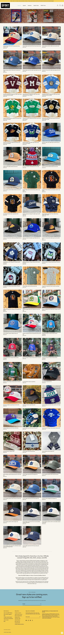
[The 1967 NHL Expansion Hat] (51, 371)
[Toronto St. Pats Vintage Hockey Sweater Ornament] (12, 371)
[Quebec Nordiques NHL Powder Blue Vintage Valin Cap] (51, 299)
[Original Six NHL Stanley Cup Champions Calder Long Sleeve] (51, 179)
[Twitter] (32, 620)
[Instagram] (28, 620)
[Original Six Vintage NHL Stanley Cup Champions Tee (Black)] (12, 299)
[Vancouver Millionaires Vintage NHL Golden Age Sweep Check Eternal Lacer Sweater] (12, 84)
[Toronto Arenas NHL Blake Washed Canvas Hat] (51, 156)
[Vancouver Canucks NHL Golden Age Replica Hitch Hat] (51, 60)
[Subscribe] (41, 603)
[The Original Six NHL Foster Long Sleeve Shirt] (12, 203)
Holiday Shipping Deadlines (19, 624)
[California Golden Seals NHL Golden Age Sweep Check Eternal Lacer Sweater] (12, 108)
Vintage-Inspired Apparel (8, 617)
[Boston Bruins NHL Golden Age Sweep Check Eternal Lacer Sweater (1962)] (51, 108)
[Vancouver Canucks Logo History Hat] (32, 394)
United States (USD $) (7, 629)
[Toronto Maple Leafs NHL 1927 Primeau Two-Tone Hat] (12, 488)
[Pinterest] (30, 620)
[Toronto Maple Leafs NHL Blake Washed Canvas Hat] (12, 179)
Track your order (17, 618)
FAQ (4, 615)
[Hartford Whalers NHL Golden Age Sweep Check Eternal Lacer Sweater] (32, 132)
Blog (4, 621)
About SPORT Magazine (8, 614)
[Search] (60, 5)
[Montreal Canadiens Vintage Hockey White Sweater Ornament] (32, 251)
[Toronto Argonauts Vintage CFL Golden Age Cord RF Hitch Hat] (32, 203)
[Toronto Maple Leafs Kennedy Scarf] (51, 441)
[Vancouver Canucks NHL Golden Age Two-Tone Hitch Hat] (51, 227)
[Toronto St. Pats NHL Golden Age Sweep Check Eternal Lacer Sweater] (32, 108)
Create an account (18, 612)
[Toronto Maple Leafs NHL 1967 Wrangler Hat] (12, 511)
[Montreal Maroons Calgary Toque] (12, 441)
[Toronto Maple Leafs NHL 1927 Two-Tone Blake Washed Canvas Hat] (51, 511)
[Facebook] (26, 620)
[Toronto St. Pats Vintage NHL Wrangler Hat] (51, 488)
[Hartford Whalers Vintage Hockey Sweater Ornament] (51, 251)
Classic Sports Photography (8, 618)
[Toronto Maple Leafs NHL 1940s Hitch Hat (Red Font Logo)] (12, 60)
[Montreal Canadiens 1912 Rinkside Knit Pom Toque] (32, 156)
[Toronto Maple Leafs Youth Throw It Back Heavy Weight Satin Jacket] (51, 203)
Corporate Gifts (17, 622)
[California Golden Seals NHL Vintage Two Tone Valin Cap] (32, 299)
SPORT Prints (43, 5)
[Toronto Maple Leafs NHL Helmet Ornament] (32, 417)
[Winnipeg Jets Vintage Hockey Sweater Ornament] (12, 276)
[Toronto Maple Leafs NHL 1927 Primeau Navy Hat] (32, 535)
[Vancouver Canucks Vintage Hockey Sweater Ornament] (51, 347)
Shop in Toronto (17, 619)
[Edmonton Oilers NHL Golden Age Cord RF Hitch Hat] (51, 132)
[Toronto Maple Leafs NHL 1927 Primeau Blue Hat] (32, 488)
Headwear (30, 5)
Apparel (24, 5)
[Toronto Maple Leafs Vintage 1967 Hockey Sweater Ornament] (12, 251)
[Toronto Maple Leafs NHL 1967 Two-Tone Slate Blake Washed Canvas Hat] (32, 511)
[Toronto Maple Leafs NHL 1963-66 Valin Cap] (12, 323)
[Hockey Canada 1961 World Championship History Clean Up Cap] (12, 35)
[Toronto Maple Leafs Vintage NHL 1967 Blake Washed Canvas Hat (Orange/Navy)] (12, 535)
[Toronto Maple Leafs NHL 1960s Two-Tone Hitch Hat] (51, 35)
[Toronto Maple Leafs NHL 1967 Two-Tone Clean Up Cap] (32, 35)
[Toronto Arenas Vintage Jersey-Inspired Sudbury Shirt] (51, 417)
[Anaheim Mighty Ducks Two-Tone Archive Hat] (12, 417)
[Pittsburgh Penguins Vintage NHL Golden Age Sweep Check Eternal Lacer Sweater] (51, 84)
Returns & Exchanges (18, 615)
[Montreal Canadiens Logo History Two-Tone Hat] (12, 394)
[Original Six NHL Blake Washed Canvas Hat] (12, 156)
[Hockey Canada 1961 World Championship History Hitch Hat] (32, 323)
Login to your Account (18, 614)
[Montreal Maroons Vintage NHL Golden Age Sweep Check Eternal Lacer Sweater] (32, 84)
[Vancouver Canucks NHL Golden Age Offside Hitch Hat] (12, 227)
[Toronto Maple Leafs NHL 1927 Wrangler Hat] (32, 464)
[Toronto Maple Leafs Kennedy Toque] (32, 441)
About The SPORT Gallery (8, 612)
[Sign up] (39, 616)
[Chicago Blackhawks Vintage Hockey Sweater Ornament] (12, 347)
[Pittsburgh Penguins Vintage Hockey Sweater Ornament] (51, 323)
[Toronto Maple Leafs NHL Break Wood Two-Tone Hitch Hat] (12, 464)
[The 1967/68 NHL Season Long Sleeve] (32, 371)
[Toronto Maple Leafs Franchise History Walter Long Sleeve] (32, 179)
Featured (19, 5)
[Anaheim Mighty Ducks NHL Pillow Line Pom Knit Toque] (51, 394)
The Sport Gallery (8, 632)
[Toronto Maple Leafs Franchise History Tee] (32, 276)
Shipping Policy (17, 617)
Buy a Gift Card (17, 621)
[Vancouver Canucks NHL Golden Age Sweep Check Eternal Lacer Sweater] (12, 132)
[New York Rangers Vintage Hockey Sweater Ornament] (32, 347)
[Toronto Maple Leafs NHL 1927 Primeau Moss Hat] (51, 464)
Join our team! (6, 619)
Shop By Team (36, 5)
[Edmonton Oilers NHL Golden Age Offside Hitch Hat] (32, 227)
